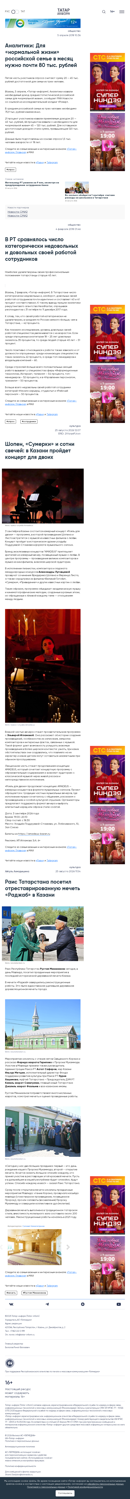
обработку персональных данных (105, 1484)
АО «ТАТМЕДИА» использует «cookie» (22, 1452)
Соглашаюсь (65, 1493)
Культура (75, 426)
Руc (7, 11)
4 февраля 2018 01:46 (68, 229)
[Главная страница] (64, 12)
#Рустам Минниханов (34, 1293)
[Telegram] (47, 1304)
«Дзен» (40, 162)
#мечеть (11, 1293)
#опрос (10, 170)
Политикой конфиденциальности (85, 1487)
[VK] (11, 1304)
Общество (74, 31)
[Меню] (122, 11)
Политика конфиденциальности (20, 1466)
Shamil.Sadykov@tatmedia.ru (19, 1475)
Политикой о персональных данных (46, 1487)
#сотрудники (29, 421)
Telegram (52, 162)
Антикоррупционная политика (20, 1447)
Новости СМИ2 (18, 212)
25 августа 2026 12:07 (68, 430)
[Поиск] (103, 11)
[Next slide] (68, 1247)
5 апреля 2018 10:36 (69, 35)
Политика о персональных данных (22, 1441)
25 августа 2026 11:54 (68, 871)
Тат (23, 11)
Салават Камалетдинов (33, 1226)
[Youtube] (118, 1304)
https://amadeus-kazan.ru (34, 834)
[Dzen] (82, 1304)
